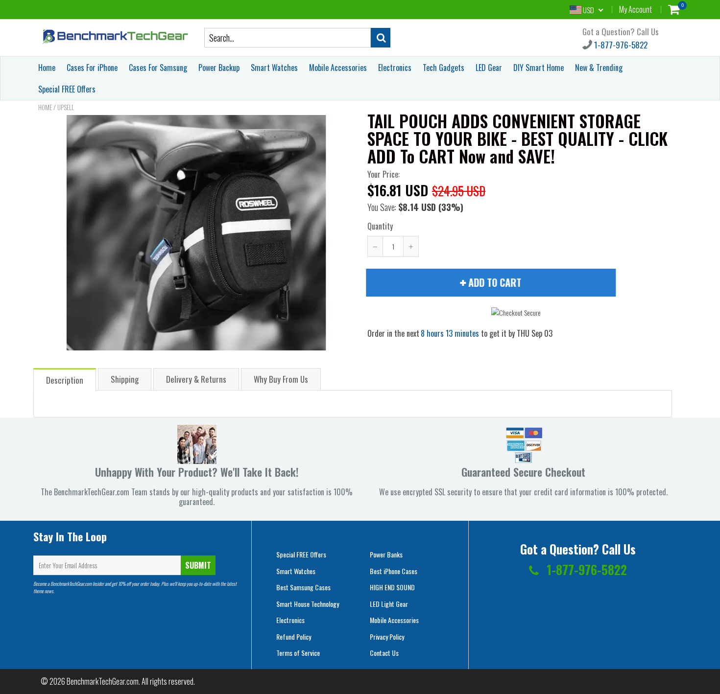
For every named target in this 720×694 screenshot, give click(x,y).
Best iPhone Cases (393, 571)
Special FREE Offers (67, 89)
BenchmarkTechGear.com (103, 681)
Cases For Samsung (158, 67)
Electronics (394, 67)
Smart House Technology (307, 604)
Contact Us (384, 653)
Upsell (65, 107)
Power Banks (386, 554)
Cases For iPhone (92, 67)
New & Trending (599, 67)
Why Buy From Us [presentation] (281, 379)
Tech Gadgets (443, 67)
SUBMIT (198, 565)
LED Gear (489, 67)
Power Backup (219, 67)
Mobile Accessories (338, 67)
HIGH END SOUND (392, 587)
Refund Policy (293, 636)
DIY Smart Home (538, 67)
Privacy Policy (387, 636)
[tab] (65, 379)
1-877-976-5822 (620, 45)
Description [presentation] (64, 380)
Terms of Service (298, 653)
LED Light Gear (389, 604)
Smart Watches (274, 67)
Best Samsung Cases (303, 587)
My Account (635, 9)
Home (46, 67)
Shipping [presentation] (125, 379)
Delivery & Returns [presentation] (196, 379)
